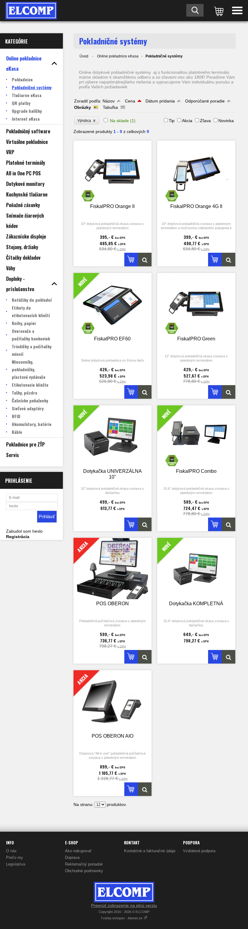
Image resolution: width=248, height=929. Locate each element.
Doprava (72, 857)
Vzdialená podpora (199, 851)
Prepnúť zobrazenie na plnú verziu (124, 905)
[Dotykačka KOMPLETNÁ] (228, 657)
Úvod (84, 56)
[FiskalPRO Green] (196, 304)
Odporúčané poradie (205, 101)
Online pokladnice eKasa (118, 56)
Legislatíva (15, 864)
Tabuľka (110, 107)
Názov (109, 101)
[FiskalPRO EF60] (145, 392)
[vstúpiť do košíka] (218, 10)
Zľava (205, 120)
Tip (172, 120)
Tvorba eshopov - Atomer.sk (122, 918)
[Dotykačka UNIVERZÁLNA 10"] (145, 524)
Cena (130, 101)
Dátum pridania (160, 101)
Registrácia (17, 536)
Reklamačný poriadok (84, 864)
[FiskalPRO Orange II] (112, 172)
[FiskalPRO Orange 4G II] (196, 172)
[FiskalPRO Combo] (228, 524)
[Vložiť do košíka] (131, 259)
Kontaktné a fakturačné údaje (149, 851)
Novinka (226, 120)
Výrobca (86, 120)
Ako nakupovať (78, 851)
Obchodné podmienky (84, 871)
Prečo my (14, 857)
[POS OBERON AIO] (145, 789)
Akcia (187, 120)
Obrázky (82, 107)
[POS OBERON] (145, 657)
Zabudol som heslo (24, 531)
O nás (11, 851)
